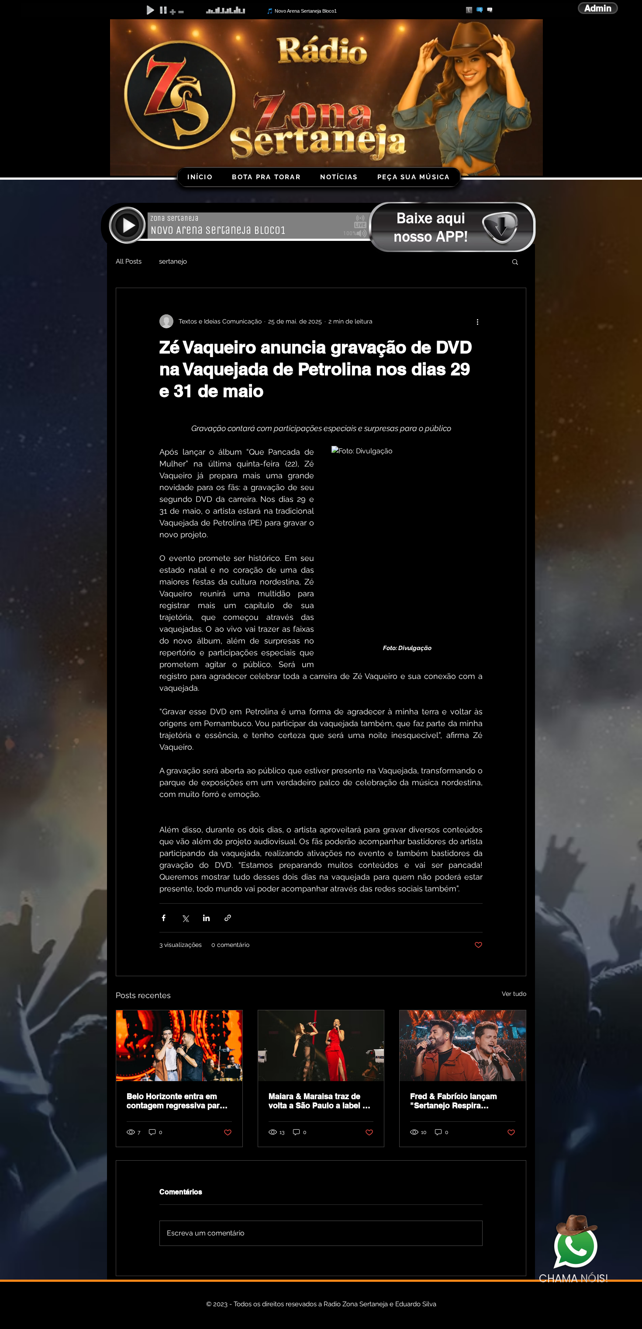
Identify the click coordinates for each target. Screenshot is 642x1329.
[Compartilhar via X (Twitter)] (185, 918)
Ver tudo (514, 993)
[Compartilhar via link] (228, 918)
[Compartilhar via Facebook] (163, 918)
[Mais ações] (477, 321)
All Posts (129, 261)
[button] (515, 261)
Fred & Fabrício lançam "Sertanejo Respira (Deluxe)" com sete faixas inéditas (458, 1101)
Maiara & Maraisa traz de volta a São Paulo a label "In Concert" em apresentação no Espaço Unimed (321, 1101)
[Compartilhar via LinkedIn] (206, 918)
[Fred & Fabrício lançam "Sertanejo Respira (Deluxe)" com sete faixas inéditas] (463, 1045)
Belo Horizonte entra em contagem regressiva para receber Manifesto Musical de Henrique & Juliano (176, 1101)
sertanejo (173, 261)
